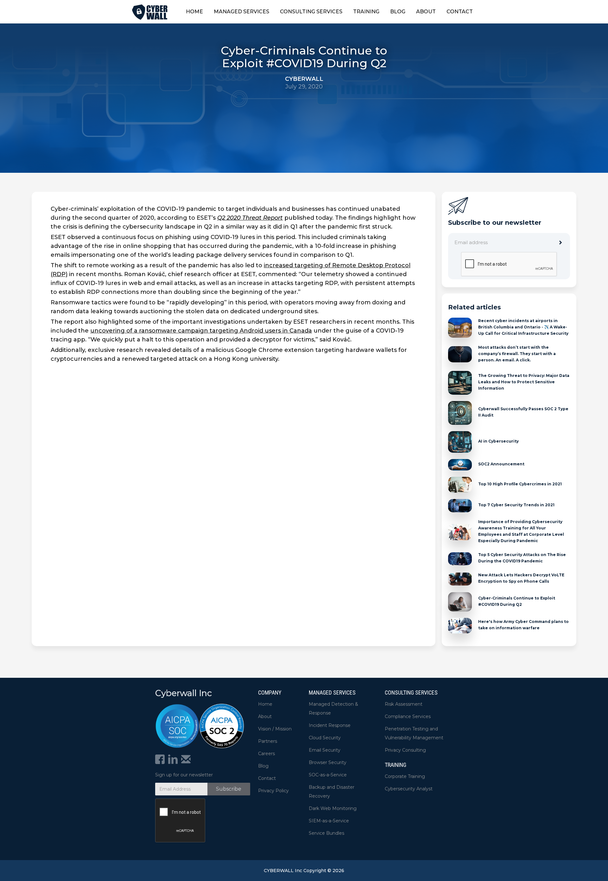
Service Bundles (326, 833)
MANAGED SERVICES (241, 12)
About (265, 716)
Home (265, 704)
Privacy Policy (273, 791)
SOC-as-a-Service (328, 775)
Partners (267, 741)
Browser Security (327, 762)
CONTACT (459, 12)
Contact (267, 778)
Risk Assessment (403, 704)
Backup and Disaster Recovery (331, 791)
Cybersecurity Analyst (409, 789)
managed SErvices (332, 692)
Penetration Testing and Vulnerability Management (414, 733)
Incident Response (330, 725)
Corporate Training (405, 776)
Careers (266, 753)
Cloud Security (325, 738)
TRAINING (366, 12)
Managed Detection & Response (333, 708)
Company (270, 692)
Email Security (324, 750)
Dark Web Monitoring (333, 808)
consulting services (411, 692)
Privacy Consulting (405, 750)
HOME (194, 12)
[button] (241, 11)
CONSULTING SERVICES (311, 12)
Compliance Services (408, 716)
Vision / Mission (275, 729)
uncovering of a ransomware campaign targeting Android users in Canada (201, 330)
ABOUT (426, 12)
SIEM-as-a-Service (329, 821)
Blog (263, 766)
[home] (150, 11)
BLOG (397, 12)
